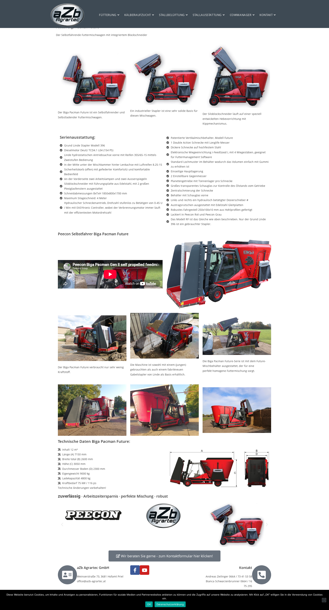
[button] (62, 524)
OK (149, 604)
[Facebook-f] (135, 570)
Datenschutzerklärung (170, 604)
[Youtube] (144, 570)
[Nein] (324, 600)
